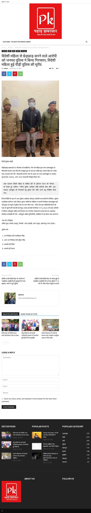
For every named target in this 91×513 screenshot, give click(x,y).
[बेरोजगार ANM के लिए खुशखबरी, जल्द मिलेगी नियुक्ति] (36, 446)
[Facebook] (4, 73)
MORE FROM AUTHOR (29, 314)
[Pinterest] (15, 73)
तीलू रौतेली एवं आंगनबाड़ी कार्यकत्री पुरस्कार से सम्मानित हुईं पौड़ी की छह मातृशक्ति (30, 335)
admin (6, 68)
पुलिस (9, 51)
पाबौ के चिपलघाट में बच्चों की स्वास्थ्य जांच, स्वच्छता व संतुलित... (20, 456)
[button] (86, 42)
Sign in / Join (5, 1)
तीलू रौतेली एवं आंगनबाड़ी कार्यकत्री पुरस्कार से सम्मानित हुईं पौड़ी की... (20, 445)
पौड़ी (14, 51)
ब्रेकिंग (18, 51)
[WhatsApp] (20, 73)
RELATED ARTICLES (10, 314)
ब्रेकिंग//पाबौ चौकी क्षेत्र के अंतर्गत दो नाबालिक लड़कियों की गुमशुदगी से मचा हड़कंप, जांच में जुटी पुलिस (13, 281)
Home (4, 48)
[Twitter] (9, 73)
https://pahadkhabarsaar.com (27, 298)
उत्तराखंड (10, 48)
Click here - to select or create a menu (17, 42)
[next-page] (6, 342)
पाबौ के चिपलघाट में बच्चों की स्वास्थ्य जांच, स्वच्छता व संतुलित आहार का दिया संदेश (50, 335)
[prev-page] (3, 342)
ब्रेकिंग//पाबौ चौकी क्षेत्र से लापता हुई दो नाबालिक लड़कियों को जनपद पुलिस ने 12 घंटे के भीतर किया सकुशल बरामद (46, 281)
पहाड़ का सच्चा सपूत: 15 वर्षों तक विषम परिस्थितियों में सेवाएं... (50, 435)
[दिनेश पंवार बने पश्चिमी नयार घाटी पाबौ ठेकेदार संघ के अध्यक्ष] (10, 325)
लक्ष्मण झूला (23, 51)
